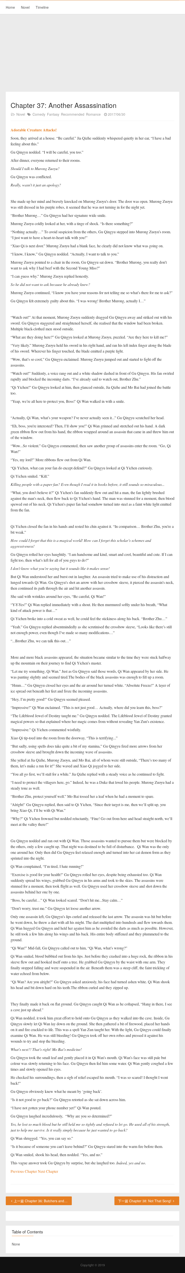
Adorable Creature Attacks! (34, 130)
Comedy (39, 114)
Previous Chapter (24, 1171)
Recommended (72, 114)
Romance (93, 114)
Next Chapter (48, 1171)
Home (10, 7)
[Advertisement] (92, 53)
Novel (25, 7)
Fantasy (53, 114)
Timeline (42, 7)
